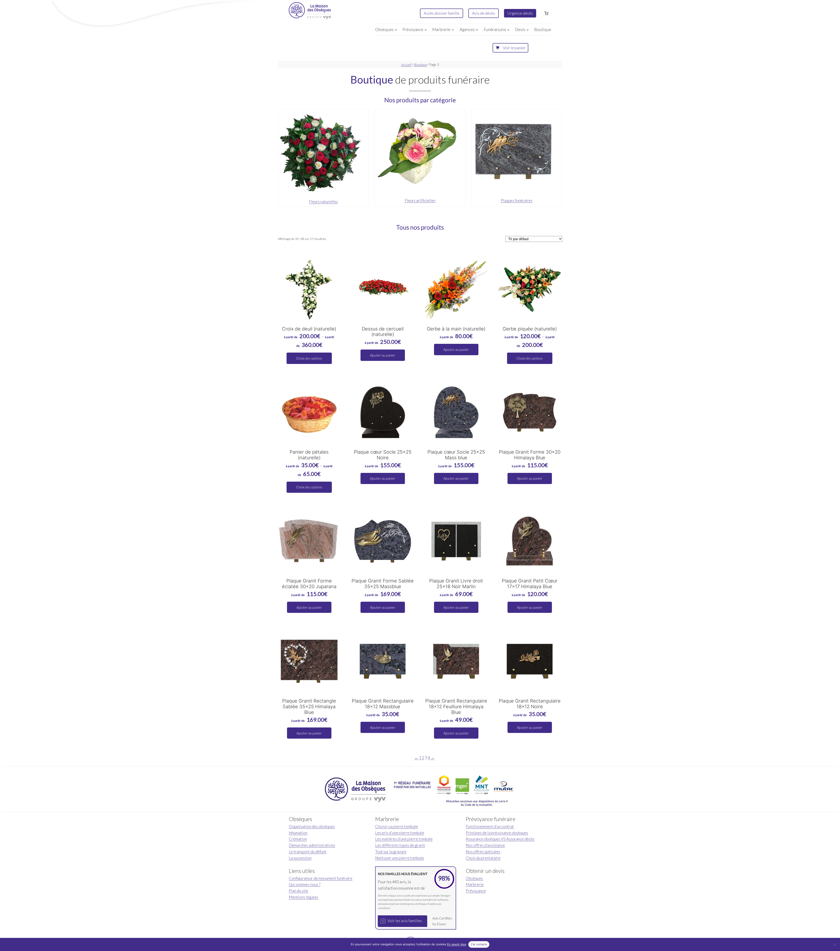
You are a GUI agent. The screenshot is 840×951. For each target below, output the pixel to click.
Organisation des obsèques (312, 826)
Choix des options (309, 358)
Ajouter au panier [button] (382, 355)
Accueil (406, 64)
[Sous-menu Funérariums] (508, 29)
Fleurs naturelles (323, 201)
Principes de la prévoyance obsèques (497, 832)
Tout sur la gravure (390, 851)
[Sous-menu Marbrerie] (453, 29)
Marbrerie (475, 884)
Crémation (298, 838)
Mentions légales (303, 897)
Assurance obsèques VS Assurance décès (500, 838)
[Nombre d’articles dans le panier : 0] (546, 13)
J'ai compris (479, 944)
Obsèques (474, 878)
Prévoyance (476, 890)
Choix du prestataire (483, 857)
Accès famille (441, 13)
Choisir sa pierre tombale (396, 826)
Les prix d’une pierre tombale (399, 832)
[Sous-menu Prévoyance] (425, 29)
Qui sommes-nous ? (304, 884)
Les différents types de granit (400, 845)
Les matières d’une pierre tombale (404, 838)
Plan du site (298, 890)
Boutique (420, 64)
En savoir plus (456, 944)
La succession (300, 857)
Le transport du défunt (307, 851)
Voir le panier (514, 47)
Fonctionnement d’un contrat (490, 826)
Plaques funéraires (516, 200)
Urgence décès (520, 13)
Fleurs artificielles (420, 200)
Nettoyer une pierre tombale (399, 857)
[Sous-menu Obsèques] (396, 29)
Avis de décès (483, 13)
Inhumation (298, 832)
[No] (834, 944)
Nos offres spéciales (483, 851)
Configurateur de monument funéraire (320, 878)
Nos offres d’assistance (485, 845)
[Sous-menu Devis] (527, 29)
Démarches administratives (312, 845)
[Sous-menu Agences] (477, 29)
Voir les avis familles (404, 920)
